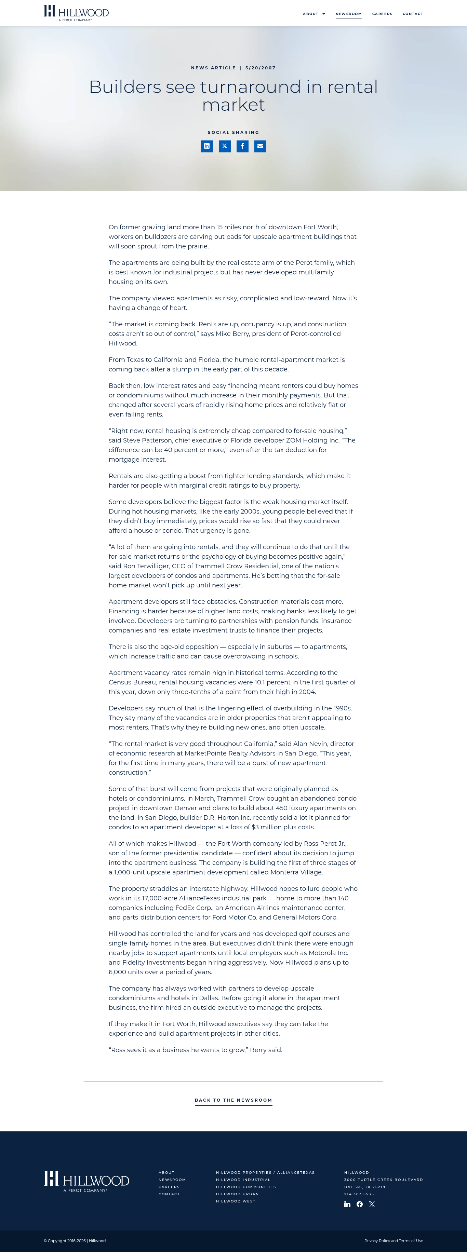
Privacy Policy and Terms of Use (393, 1241)
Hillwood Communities (246, 1187)
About (310, 14)
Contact (413, 14)
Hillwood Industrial (243, 1180)
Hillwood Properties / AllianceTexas (265, 1173)
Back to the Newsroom (233, 1101)
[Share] (207, 146)
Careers (382, 14)
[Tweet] (225, 146)
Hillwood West (236, 1201)
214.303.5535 (359, 1194)
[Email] (260, 146)
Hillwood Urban (237, 1194)
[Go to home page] (76, 13)
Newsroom (349, 14)
